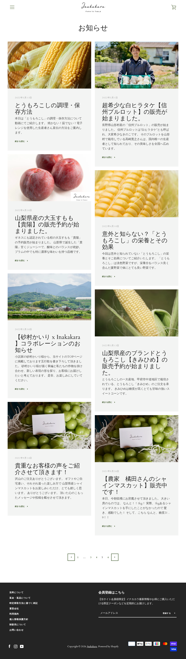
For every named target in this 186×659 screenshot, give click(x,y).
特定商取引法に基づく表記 (23, 603)
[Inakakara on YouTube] (22, 646)
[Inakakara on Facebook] (9, 646)
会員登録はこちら (111, 592)
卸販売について (17, 624)
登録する (167, 613)
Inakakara (92, 646)
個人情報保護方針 (18, 619)
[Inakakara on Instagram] (15, 646)
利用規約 (14, 613)
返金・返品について (20, 597)
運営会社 (14, 608)
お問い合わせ (16, 630)
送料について (16, 592)
